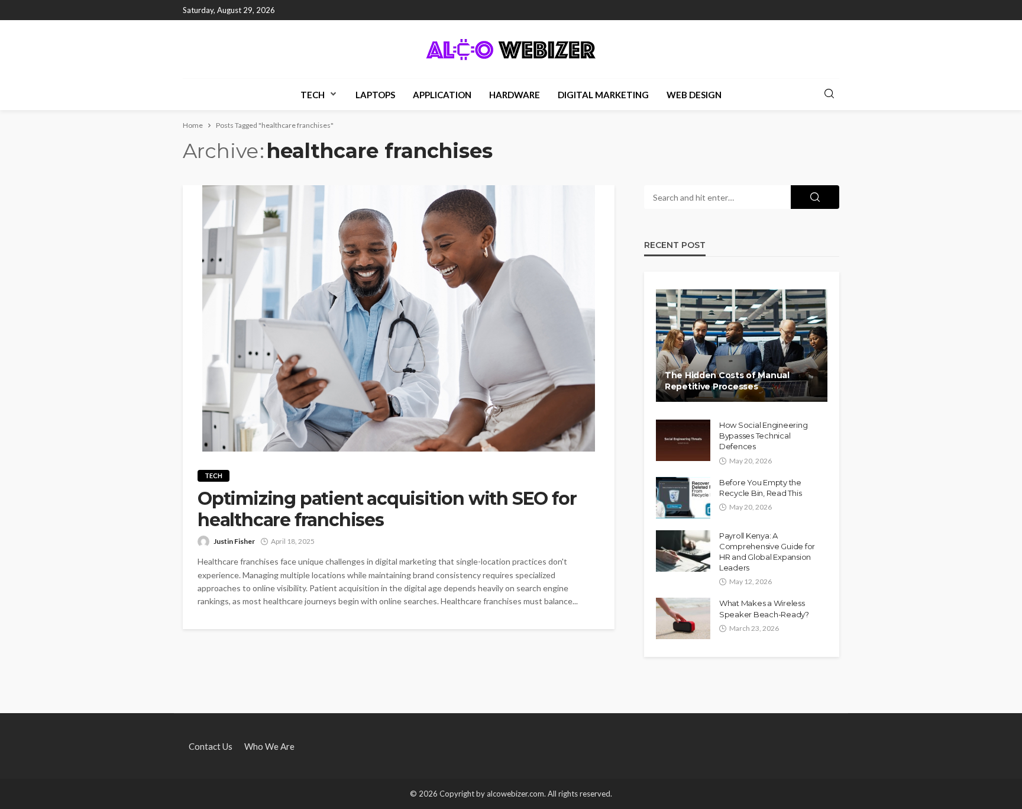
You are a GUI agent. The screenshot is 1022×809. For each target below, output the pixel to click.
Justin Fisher (234, 541)
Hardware (514, 94)
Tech (312, 94)
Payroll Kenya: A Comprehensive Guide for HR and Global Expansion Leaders (767, 552)
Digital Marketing (603, 94)
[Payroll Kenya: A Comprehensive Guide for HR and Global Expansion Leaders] (683, 551)
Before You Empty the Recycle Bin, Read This (760, 488)
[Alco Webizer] (511, 49)
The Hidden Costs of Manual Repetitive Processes (727, 381)
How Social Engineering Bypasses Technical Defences (763, 435)
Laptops (375, 94)
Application (442, 94)
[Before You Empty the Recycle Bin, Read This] (683, 497)
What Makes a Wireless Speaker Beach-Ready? (764, 608)
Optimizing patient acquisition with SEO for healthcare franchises (387, 509)
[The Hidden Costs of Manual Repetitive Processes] (741, 345)
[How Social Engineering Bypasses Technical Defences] (683, 440)
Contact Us (210, 746)
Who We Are (269, 746)
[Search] (829, 94)
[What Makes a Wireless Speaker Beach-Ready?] (683, 618)
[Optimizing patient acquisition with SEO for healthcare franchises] (399, 318)
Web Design (694, 94)
